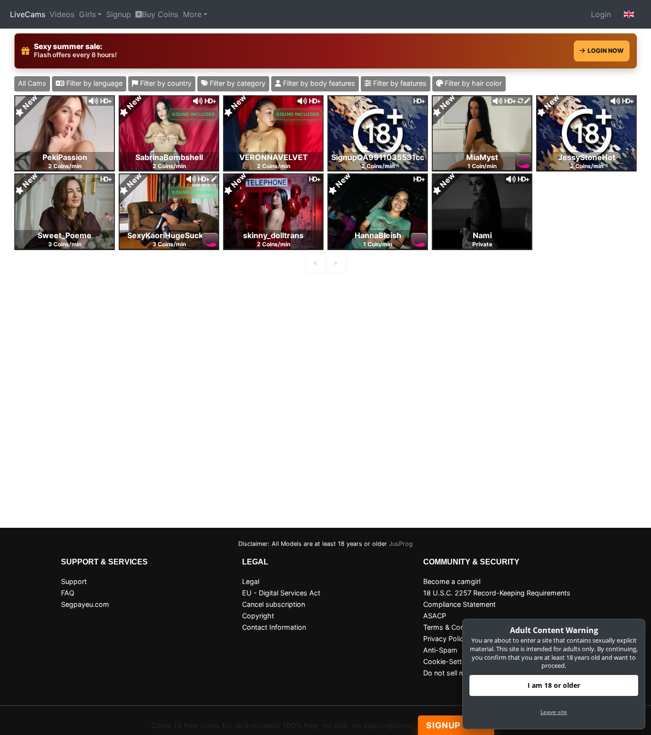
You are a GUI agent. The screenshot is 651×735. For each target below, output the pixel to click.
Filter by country (165, 83)
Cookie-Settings (449, 661)
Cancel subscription (273, 604)
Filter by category (236, 83)
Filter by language (93, 83)
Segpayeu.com (85, 604)
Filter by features (399, 83)
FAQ (67, 593)
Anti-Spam (440, 650)
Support (74, 581)
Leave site (553, 711)
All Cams (32, 83)
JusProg (401, 543)
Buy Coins (160, 14)
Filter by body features (318, 83)
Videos (62, 14)
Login (601, 14)
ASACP (434, 616)
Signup (118, 14)
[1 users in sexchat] (64, 132)
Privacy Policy (445, 638)
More (192, 14)
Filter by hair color (472, 83)
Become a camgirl (451, 581)
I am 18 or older (554, 685)
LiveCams (27, 14)
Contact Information (274, 627)
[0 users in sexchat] (169, 132)
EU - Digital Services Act (281, 593)
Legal (250, 581)
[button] (629, 14)
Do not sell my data (454, 673)
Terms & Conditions (454, 627)
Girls (87, 14)
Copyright (258, 616)
